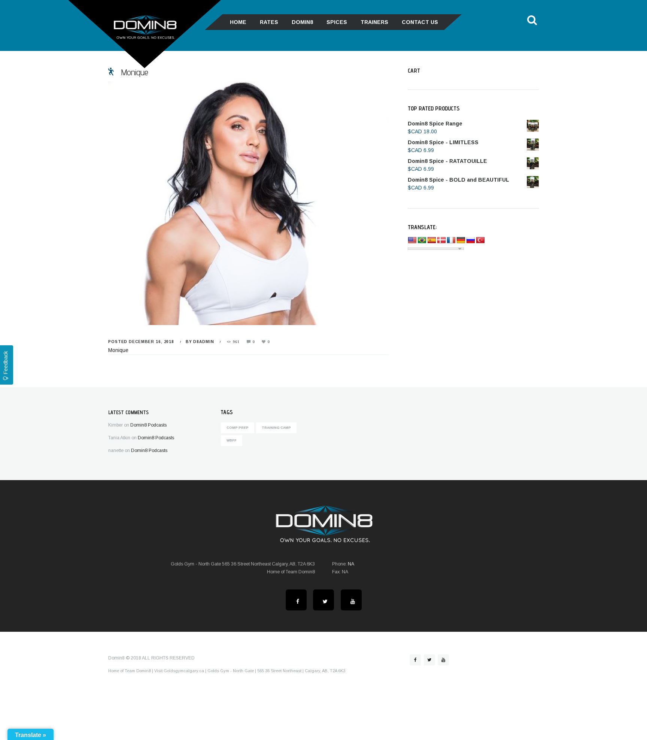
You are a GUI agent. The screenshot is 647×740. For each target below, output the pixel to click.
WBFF (232, 440)
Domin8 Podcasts (148, 425)
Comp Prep (238, 428)
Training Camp (276, 428)
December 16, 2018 (151, 342)
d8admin (203, 342)
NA (351, 564)
